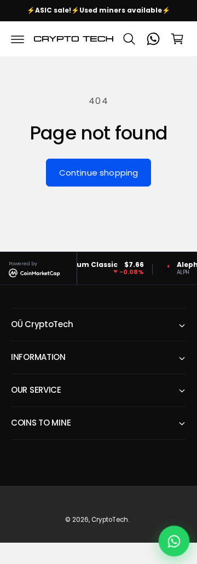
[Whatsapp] (153, 39)
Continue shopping (98, 172)
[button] (17, 39)
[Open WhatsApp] (174, 541)
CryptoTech (109, 519)
